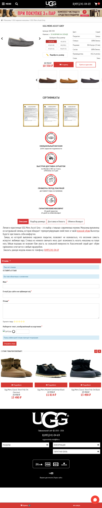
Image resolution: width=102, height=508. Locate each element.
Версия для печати (46, 477)
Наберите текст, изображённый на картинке (22, 326)
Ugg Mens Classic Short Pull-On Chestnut (16, 391)
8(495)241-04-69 (51, 435)
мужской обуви (83, 230)
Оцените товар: (8, 321)
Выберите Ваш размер (57, 37)
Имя (5, 282)
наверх (77, 505)
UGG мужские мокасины (20, 20)
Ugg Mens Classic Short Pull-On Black (85, 389)
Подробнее (17, 385)
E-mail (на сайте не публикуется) (17, 291)
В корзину (64, 64)
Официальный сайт (45, 430)
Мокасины (7, 20)
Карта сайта (58, 477)
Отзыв (5, 301)
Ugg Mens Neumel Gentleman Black (50, 389)
